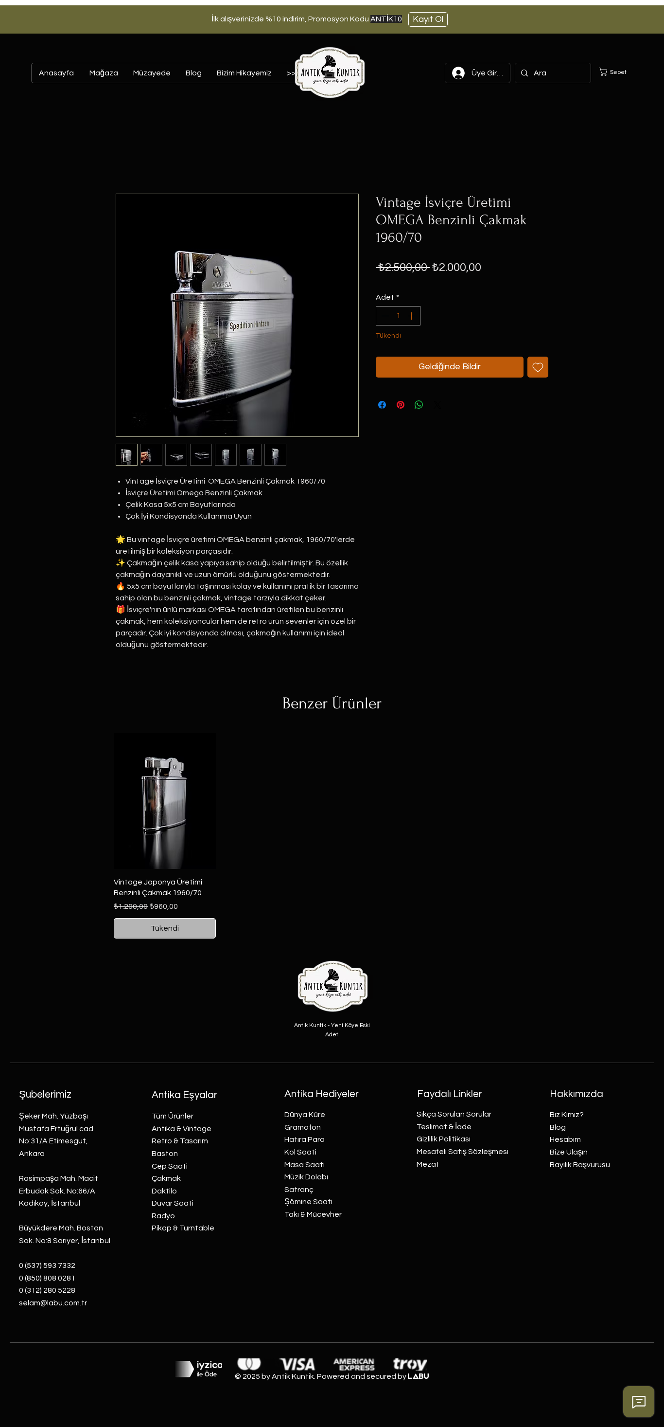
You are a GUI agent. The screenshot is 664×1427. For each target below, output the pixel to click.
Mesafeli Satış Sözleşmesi (462, 1152)
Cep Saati (170, 1166)
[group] (332, 836)
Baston (165, 1153)
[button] (618, 72)
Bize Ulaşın (569, 1152)
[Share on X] (437, 405)
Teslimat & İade (444, 1127)
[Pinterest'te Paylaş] (400, 405)
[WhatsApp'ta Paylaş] (419, 405)
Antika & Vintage (181, 1129)
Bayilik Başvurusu (580, 1165)
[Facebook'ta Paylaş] (382, 405)
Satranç (299, 1189)
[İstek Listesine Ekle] (537, 367)
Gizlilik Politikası (444, 1139)
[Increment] (412, 316)
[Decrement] (384, 316)
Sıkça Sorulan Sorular (454, 1114)
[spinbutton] (398, 316)
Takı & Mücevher (313, 1214)
